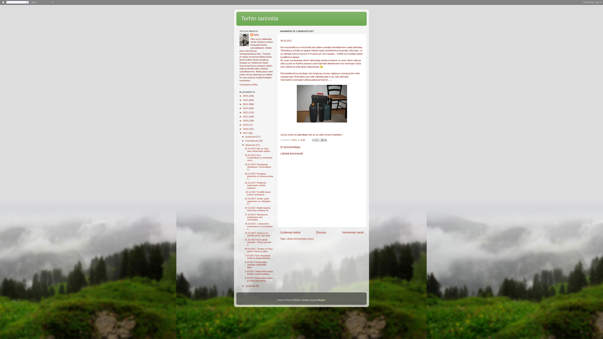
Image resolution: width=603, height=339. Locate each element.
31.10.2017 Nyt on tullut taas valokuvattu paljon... (258, 149)
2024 (246, 104)
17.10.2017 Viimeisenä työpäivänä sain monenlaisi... (256, 217)
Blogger (321, 300)
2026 (246, 96)
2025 (246, 100)
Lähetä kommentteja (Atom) (300, 239)
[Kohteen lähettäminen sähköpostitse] (313, 140)
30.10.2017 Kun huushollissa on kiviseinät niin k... (258, 157)
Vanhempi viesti (353, 232)
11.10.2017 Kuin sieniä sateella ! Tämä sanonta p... (258, 242)
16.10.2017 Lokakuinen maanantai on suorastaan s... (259, 226)
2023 (246, 108)
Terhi (256, 35)
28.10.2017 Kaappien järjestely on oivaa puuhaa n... (259, 176)
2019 (246, 125)
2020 (246, 121)
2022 (246, 112)
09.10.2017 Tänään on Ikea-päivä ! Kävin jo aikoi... (259, 250)
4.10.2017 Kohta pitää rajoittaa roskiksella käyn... (256, 264)
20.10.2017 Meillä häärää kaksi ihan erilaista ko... (257, 209)
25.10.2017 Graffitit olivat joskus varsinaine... (257, 193)
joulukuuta (250, 137)
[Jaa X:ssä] (319, 140)
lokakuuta (250, 145)
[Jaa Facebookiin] (322, 140)
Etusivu (321, 232)
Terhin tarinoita (259, 18)
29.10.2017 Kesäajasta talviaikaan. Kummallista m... (258, 167)
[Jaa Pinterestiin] (325, 140)
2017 (246, 133)
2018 (246, 129)
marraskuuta (252, 141)
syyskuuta (250, 286)
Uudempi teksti (290, 232)
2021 (246, 116)
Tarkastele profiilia (248, 84)
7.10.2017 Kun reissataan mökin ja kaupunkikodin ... (259, 256)
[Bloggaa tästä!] (316, 140)
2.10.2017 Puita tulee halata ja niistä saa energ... (259, 279)
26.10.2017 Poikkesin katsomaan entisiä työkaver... (255, 185)
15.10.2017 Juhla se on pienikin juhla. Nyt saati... (258, 234)
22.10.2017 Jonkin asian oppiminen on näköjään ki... (257, 201)
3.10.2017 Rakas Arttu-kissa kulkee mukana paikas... (259, 272)
